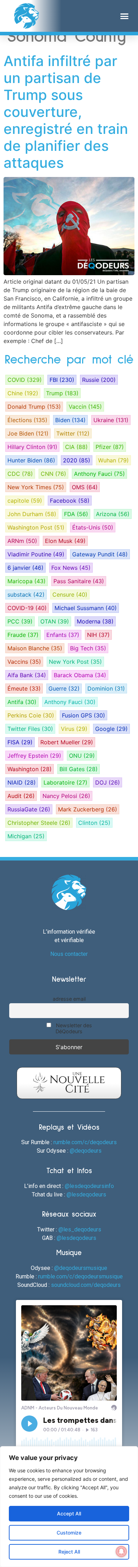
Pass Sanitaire (78, 581)
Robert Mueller (66, 742)
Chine (22, 393)
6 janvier (25, 567)
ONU (82, 755)
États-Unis (92, 527)
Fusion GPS (83, 715)
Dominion (106, 688)
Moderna (95, 621)
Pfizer (110, 447)
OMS (85, 487)
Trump (62, 393)
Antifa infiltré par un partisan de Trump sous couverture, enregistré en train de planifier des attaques (66, 111)
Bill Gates (78, 769)
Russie (99, 380)
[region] (69, 1506)
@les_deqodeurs (79, 1229)
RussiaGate (28, 809)
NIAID (21, 782)
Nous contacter (69, 954)
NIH (98, 635)
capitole (24, 500)
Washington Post (35, 527)
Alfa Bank (26, 675)
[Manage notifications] (121, 1551)
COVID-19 (27, 608)
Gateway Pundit (100, 554)
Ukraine (110, 420)
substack (26, 594)
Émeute (24, 688)
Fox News (71, 567)
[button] (124, 16)
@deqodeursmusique (80, 1268)
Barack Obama (80, 675)
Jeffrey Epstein (34, 755)
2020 (76, 460)
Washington (29, 769)
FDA (76, 514)
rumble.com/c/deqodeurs (85, 1142)
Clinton (94, 823)
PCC (20, 621)
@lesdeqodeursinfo (89, 1186)
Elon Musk (65, 541)
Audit (21, 796)
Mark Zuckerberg (87, 809)
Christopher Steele (38, 823)
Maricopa (26, 581)
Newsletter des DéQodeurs (73, 1028)
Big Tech (88, 648)
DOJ (107, 782)
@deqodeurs (86, 1150)
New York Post (75, 661)
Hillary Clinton (32, 447)
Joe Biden (27, 433)
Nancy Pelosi (66, 796)
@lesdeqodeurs (86, 1194)
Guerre (64, 688)
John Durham (31, 514)
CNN (53, 474)
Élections (27, 420)
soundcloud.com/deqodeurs (86, 1285)
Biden (70, 420)
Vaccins (24, 661)
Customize (69, 1533)
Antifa (21, 702)
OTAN (54, 621)
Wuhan (113, 460)
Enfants (62, 635)
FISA (20, 742)
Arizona (113, 514)
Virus (74, 729)
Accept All (69, 1513)
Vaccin (85, 406)
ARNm (22, 541)
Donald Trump (34, 406)
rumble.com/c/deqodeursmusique (80, 1276)
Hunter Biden (31, 460)
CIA (76, 447)
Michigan (26, 836)
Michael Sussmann (85, 608)
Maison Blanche (34, 648)
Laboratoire (65, 782)
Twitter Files (30, 729)
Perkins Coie (30, 715)
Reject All (69, 1552)
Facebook (70, 500)
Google (111, 729)
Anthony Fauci (99, 474)
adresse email (69, 999)
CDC (20, 474)
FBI (62, 380)
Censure (69, 594)
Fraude (23, 635)
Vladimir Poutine (35, 554)
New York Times (35, 487)
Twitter (73, 433)
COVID (24, 380)
